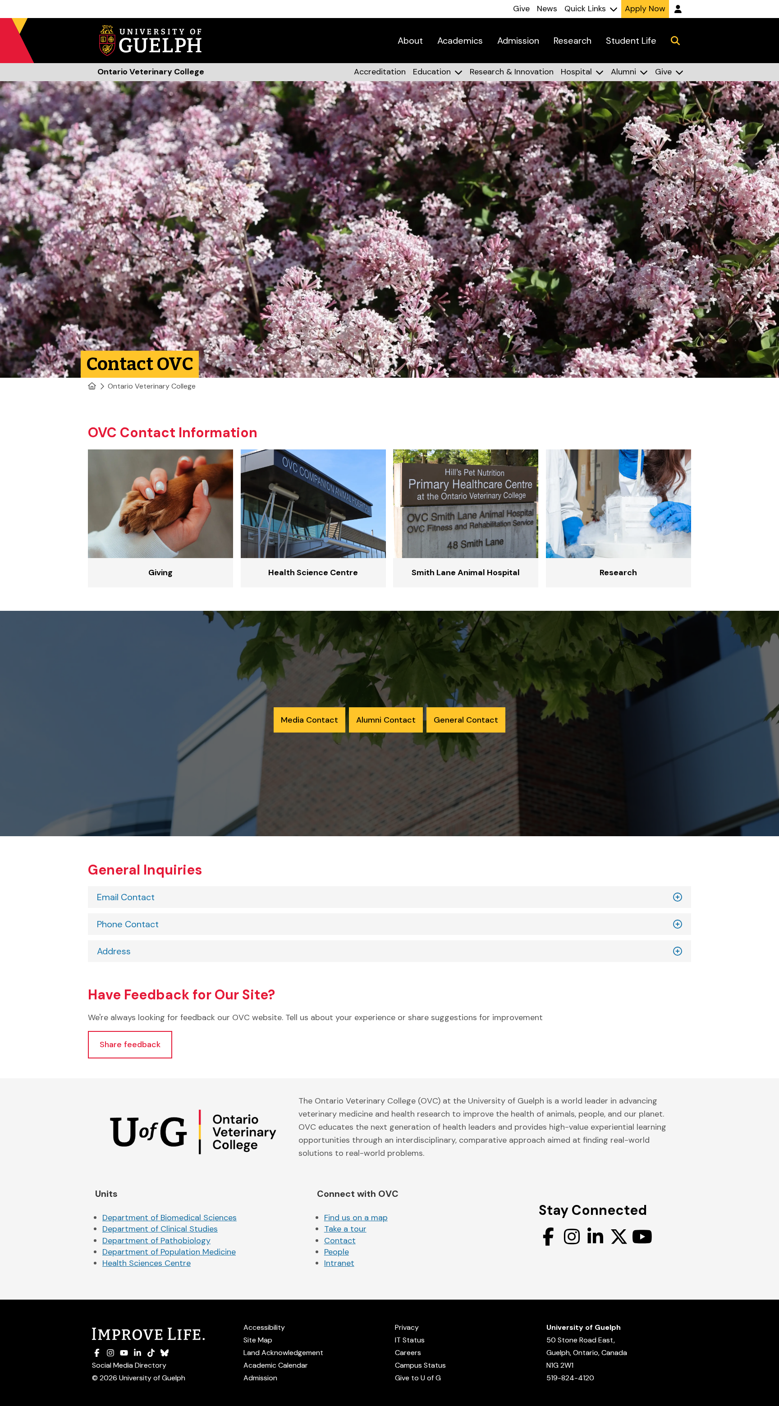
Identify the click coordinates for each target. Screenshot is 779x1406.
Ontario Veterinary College (152, 386)
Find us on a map (356, 1217)
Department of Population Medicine (169, 1251)
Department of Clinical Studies (160, 1228)
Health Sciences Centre (146, 1263)
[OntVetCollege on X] (619, 1236)
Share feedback (130, 1044)
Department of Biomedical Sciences (169, 1217)
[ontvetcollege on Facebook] (549, 1236)
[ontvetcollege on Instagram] (572, 1236)
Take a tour (345, 1228)
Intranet (339, 1263)
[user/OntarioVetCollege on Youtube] (642, 1236)
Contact (340, 1240)
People (336, 1251)
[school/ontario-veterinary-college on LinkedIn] (595, 1236)
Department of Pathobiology (156, 1240)
